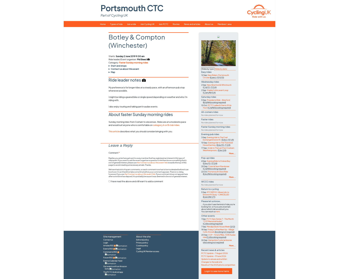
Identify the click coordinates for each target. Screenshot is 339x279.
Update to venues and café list (214, 259)
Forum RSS (108, 257)
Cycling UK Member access (147, 251)
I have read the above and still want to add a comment (137, 181)
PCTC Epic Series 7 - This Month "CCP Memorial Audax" (218, 220)
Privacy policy (142, 242)
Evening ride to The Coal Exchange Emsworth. (215, 138)
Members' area (224, 24)
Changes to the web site (211, 262)
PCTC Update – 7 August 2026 (214, 253)
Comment (114, 152)
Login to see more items (216, 271)
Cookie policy (142, 245)
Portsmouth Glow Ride (218, 171)
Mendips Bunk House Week (218, 226)
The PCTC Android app (113, 272)
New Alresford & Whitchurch (219, 85)
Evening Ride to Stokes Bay (218, 161)
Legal (138, 248)
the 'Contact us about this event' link (152, 162)
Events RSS (108, 248)
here (218, 211)
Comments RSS (110, 252)
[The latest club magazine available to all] (218, 36)
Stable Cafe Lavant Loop (217, 90)
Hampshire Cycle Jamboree (220, 240)
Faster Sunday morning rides (133, 62)
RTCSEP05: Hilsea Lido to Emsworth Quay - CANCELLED (216, 193)
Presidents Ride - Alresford (218, 100)
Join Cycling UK (147, 24)
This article (114, 131)
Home (103, 24)
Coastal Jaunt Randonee (218, 166)
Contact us (108, 239)
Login (105, 242)
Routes (176, 24)
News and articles (192, 24)
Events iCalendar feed (112, 261)
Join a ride (131, 24)
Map (113, 72)
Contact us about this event (125, 69)
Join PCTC (163, 24)
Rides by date (221, 69)
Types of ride (116, 24)
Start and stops (118, 65)
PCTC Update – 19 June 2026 (213, 256)
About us (209, 24)
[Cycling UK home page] (259, 10)
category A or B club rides (166, 125)
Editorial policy (142, 239)
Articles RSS (108, 245)
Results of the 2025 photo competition (218, 265)
